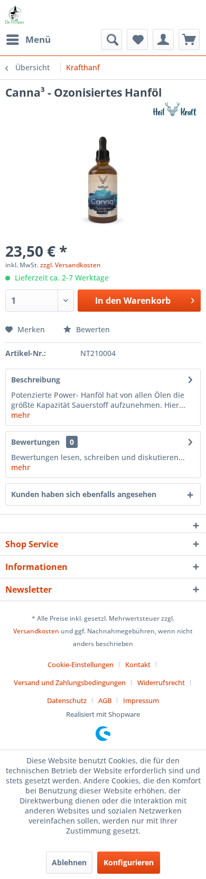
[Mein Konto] (163, 39)
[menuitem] (28, 39)
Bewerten (92, 329)
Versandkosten (36, 630)
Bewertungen (35, 442)
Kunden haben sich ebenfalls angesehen (83, 494)
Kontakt (138, 664)
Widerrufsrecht (161, 682)
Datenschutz (67, 700)
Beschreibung (35, 380)
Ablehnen (69, 862)
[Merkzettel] (137, 39)
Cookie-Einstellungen (81, 664)
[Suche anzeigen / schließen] (111, 39)
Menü (38, 39)
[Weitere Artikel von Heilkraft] (172, 109)
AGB (104, 700)
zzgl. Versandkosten (70, 264)
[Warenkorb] (189, 39)
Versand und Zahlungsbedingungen (70, 682)
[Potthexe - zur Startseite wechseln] (14, 14)
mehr (20, 415)
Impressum (141, 700)
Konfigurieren (129, 862)
